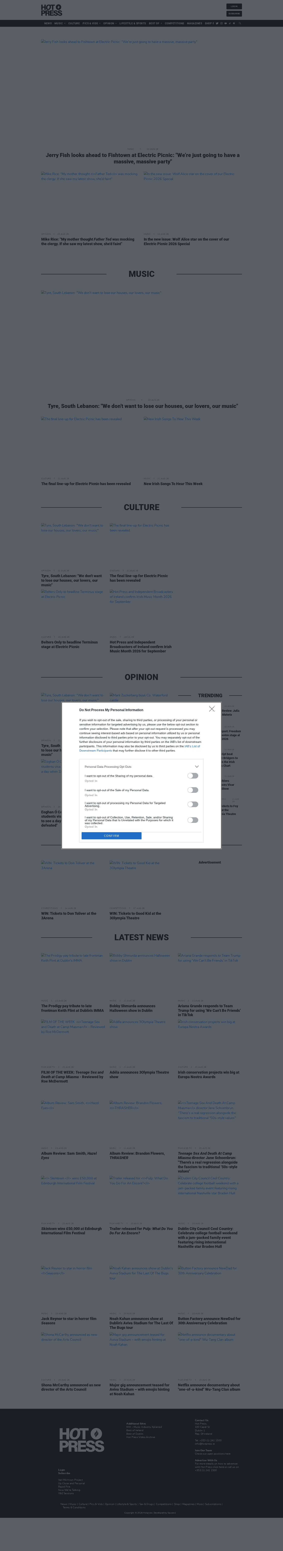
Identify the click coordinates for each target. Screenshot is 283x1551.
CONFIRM (111, 835)
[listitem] (141, 766)
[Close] (213, 710)
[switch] (192, 776)
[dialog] (141, 775)
